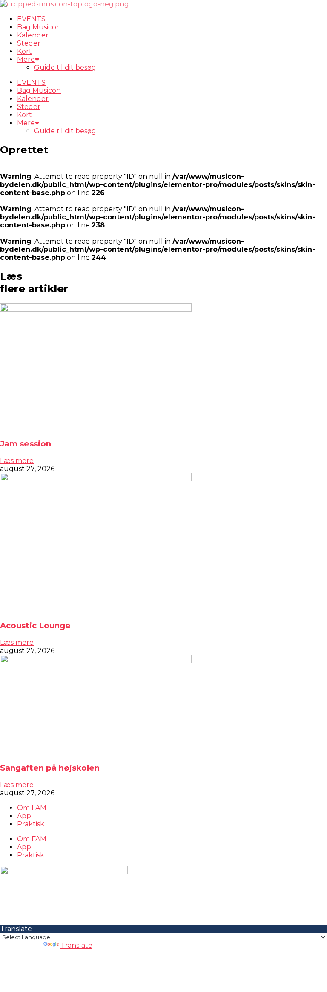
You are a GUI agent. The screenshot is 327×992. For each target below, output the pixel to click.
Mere (26, 59)
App (24, 816)
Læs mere (17, 461)
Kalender (33, 35)
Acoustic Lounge (35, 625)
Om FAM (31, 808)
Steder (28, 43)
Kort (24, 51)
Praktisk (30, 824)
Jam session (25, 444)
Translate (76, 945)
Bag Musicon (39, 27)
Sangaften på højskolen (50, 768)
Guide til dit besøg (65, 67)
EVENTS (31, 19)
